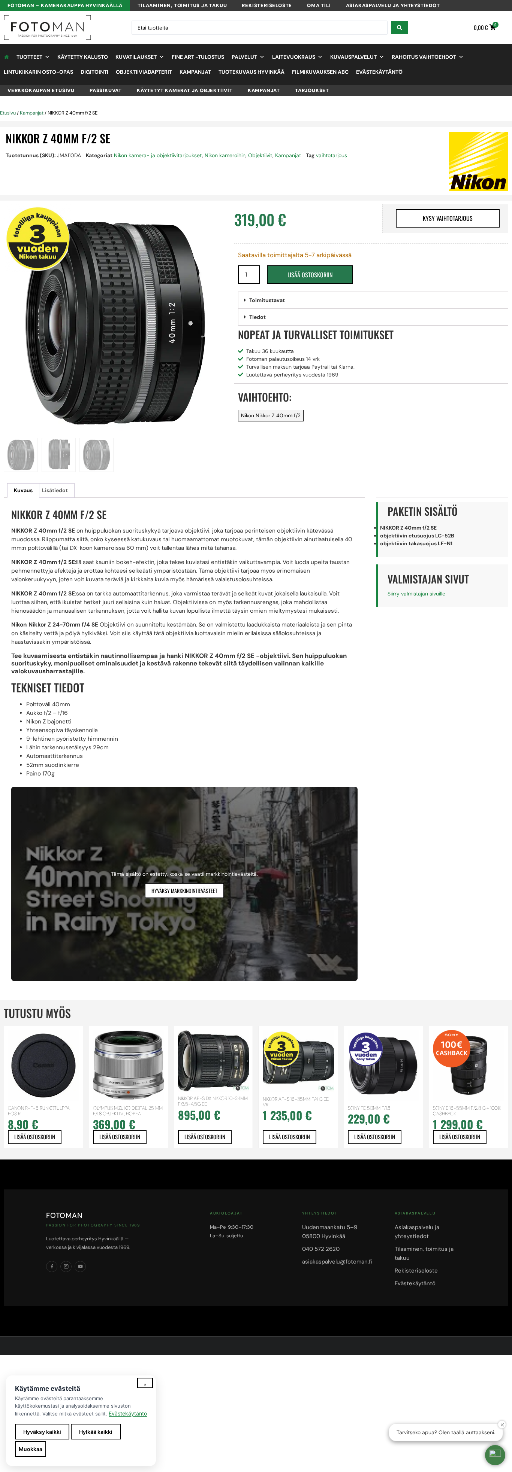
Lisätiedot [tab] (55, 490)
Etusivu (8, 113)
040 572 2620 (321, 1249)
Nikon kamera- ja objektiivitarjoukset (158, 155)
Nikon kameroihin (225, 155)
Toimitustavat (267, 300)
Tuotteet (29, 57)
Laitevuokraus (293, 57)
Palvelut (244, 57)
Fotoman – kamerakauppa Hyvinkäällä (65, 5)
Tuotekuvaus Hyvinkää (251, 71)
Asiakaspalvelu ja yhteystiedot (393, 5)
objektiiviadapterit (144, 71)
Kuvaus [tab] (23, 490)
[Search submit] (399, 27)
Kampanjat (195, 71)
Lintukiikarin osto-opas (38, 71)
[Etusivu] (6, 56)
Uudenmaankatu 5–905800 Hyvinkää (329, 1231)
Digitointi (94, 71)
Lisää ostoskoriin (309, 274)
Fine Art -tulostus (198, 57)
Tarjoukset (312, 90)
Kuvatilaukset (136, 57)
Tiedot (257, 317)
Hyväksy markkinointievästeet (184, 891)
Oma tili (319, 5)
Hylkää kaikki (95, 1432)
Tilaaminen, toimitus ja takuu (182, 5)
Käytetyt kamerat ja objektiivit (185, 90)
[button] (373, 300)
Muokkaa (30, 1449)
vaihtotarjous (331, 155)
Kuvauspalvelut (353, 57)
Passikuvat (106, 90)
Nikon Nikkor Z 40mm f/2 (271, 415)
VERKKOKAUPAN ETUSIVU (41, 90)
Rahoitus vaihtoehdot (424, 57)
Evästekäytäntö (379, 71)
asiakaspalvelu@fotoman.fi (337, 1261)
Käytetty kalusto (82, 57)
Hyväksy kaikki (42, 1432)
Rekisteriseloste (267, 5)
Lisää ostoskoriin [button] (34, 1137)
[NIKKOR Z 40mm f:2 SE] (115, 323)
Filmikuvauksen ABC (320, 71)
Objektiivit (260, 155)
